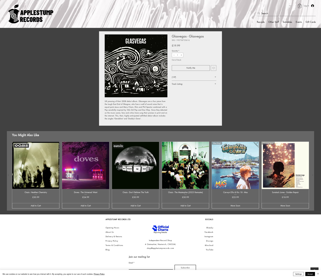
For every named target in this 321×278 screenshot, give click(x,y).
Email (131, 263)
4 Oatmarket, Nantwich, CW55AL (160, 244)
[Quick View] (35, 165)
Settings (298, 274)
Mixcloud (209, 245)
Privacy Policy (99, 274)
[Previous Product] (8, 175)
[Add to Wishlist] (213, 68)
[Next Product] (312, 175)
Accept (310, 274)
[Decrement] (173, 55)
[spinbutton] (177, 55)
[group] (160, 175)
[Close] (317, 274)
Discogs (209, 241)
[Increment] (181, 55)
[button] (300, 6)
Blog (108, 249)
